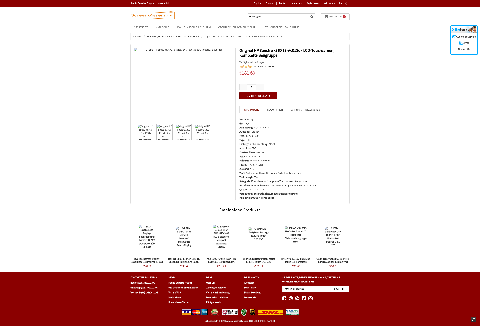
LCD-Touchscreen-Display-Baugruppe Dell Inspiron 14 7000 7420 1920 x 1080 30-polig (147, 261)
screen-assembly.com (237, 321)
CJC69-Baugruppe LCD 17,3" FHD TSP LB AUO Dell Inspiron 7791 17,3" (333, 261)
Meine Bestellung (252, 292)
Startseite (141, 27)
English (257, 3)
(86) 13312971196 (146, 282)
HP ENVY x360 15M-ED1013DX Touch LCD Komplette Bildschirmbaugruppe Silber (295, 261)
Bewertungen (275, 110)
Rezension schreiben (264, 66)
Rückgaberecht (213, 302)
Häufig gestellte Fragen (142, 3)
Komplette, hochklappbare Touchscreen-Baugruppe (173, 36)
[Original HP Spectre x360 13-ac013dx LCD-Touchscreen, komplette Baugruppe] (144, 132)
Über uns (210, 282)
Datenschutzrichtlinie (217, 297)
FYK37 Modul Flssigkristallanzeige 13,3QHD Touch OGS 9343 (258, 260)
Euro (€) (343, 3)
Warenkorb (337, 16)
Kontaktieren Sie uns (178, 302)
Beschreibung (251, 110)
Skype (466, 43)
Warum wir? (164, 3)
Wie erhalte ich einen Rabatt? (183, 287)
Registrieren (313, 3)
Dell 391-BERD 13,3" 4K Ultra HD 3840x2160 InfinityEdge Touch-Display (184, 261)
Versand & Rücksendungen (306, 110)
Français (270, 3)
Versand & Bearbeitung (218, 292)
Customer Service (466, 36)
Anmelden (297, 3)
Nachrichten (174, 297)
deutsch (283, 3)
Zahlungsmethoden (216, 287)
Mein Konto (329, 3)
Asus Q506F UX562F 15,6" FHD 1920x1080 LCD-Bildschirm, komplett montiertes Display (221, 261)
